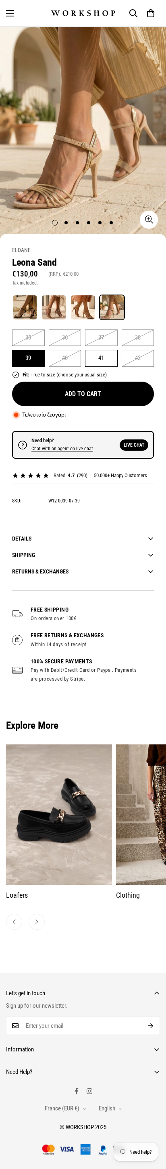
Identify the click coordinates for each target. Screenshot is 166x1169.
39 (28, 358)
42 (138, 358)
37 (101, 337)
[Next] (37, 922)
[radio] (25, 307)
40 (65, 358)
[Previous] (14, 922)
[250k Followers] (76, 1091)
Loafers (17, 895)
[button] (150, 13)
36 (65, 337)
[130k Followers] (89, 1091)
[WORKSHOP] (83, 13)
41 (101, 358)
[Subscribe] (151, 1026)
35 (28, 337)
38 (138, 337)
